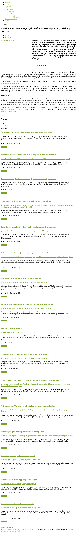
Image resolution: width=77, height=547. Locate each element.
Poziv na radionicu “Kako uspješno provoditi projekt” (19, 480)
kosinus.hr (71, 529)
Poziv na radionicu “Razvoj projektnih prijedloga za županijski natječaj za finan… (29, 406)
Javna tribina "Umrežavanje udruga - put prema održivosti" (21, 278)
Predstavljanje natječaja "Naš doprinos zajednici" (18, 456)
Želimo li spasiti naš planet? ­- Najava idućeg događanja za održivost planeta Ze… (28, 132)
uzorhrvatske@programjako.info (11, 109)
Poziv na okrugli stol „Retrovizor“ (12, 328)
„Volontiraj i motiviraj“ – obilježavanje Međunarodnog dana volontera (25, 354)
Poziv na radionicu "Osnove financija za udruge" (17, 504)
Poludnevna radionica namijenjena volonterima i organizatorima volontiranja (27, 304)
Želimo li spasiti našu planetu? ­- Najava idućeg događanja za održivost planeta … (28, 227)
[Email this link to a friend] (8, 37)
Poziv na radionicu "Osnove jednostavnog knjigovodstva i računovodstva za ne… (28, 253)
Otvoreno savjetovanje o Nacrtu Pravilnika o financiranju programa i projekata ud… (30, 380)
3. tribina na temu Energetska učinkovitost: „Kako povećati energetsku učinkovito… (29, 155)
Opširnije (4, 147)
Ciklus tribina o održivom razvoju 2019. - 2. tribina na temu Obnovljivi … (26, 201)
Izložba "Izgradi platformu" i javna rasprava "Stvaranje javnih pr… (24, 432)
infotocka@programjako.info (10, 83)
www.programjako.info (19, 78)
